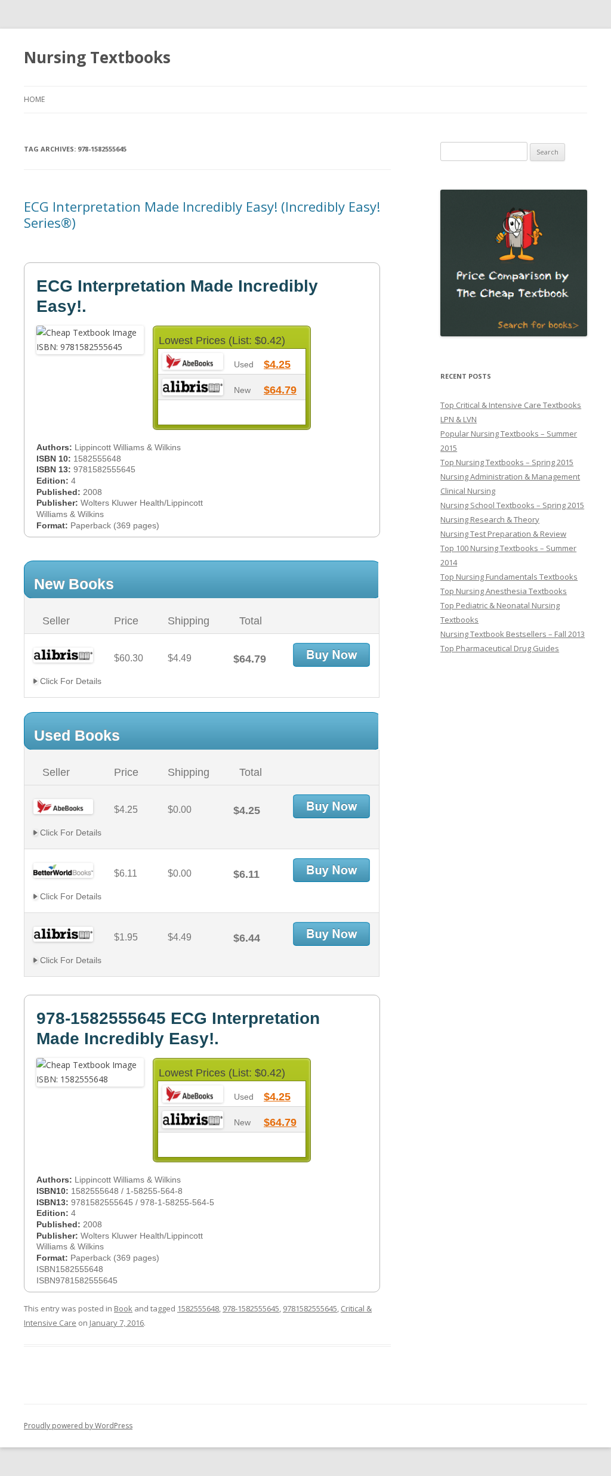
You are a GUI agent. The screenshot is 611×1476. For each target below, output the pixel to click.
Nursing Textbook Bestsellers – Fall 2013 (512, 634)
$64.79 (280, 390)
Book (123, 1308)
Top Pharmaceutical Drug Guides (499, 648)
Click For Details (69, 681)
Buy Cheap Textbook (331, 655)
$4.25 (277, 364)
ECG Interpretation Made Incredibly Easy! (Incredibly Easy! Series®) (202, 214)
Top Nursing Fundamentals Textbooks (509, 576)
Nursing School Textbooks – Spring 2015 (512, 505)
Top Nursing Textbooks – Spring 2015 (506, 462)
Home (34, 99)
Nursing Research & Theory (489, 519)
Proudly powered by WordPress (78, 1426)
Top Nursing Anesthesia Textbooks (503, 591)
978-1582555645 (251, 1308)
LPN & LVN (458, 419)
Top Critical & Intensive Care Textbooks (510, 405)
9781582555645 (310, 1308)
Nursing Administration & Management (510, 476)
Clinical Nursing (467, 490)
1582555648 (198, 1308)
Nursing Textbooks (97, 57)
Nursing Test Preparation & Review (503, 533)
